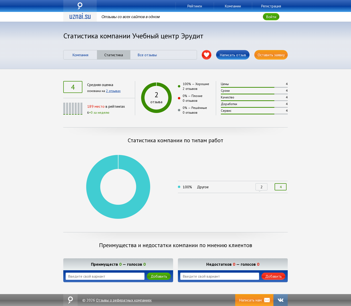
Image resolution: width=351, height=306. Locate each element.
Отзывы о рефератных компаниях (124, 300)
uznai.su (80, 6)
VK (280, 300)
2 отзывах (113, 91)
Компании (233, 6)
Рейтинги (194, 6)
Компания (80, 54)
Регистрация (271, 6)
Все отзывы (147, 54)
